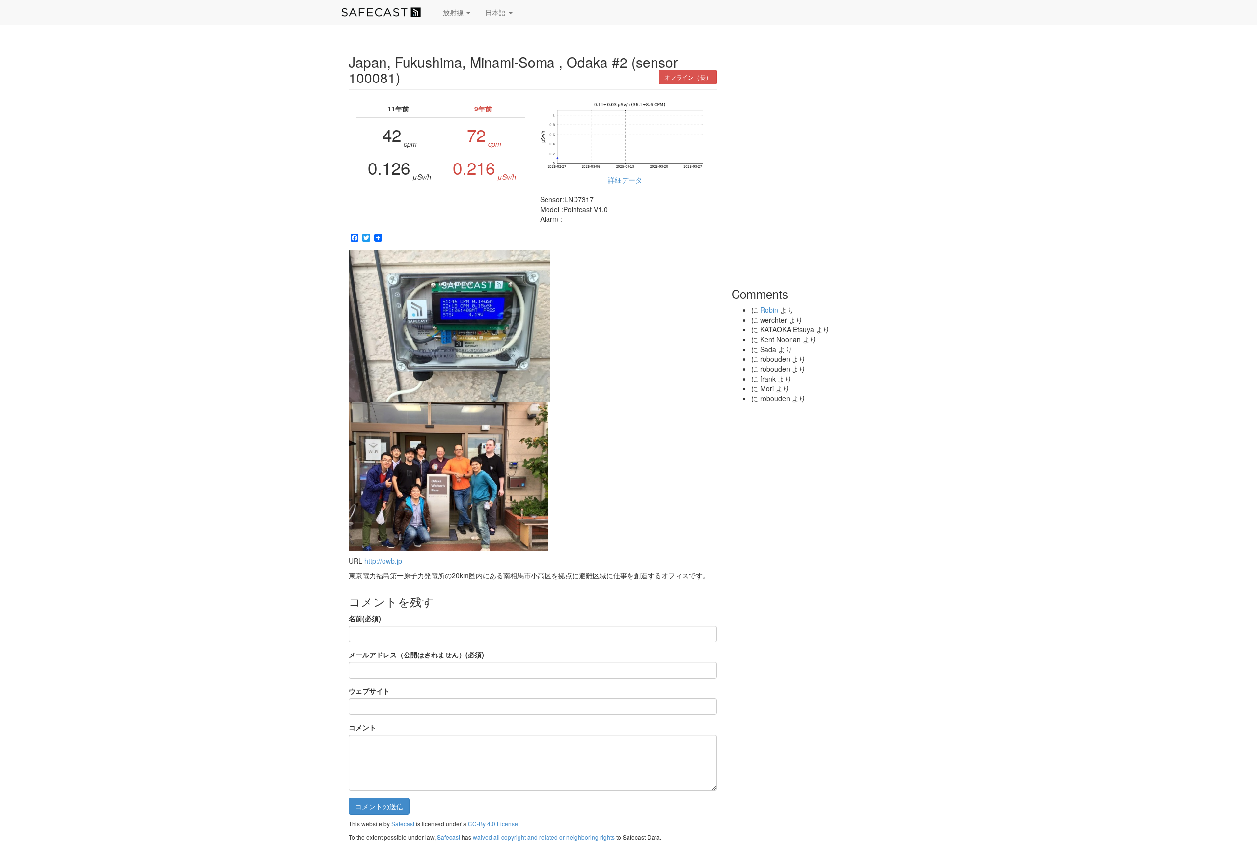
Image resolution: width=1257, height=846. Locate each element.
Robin (769, 310)
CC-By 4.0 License (493, 823)
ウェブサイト (369, 691)
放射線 (454, 12)
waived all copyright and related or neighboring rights (544, 837)
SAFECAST (381, 12)
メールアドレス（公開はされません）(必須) (416, 654)
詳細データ (625, 180)
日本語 (496, 12)
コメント (362, 727)
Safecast (402, 823)
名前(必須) (365, 618)
